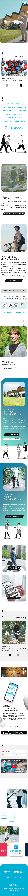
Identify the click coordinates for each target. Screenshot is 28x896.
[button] (21, 85)
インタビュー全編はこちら (8, 368)
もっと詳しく (13, 726)
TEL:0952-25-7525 (14, 890)
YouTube (8, 751)
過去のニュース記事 (20, 56)
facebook (21, 754)
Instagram (8, 754)
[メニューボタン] (25, 3)
